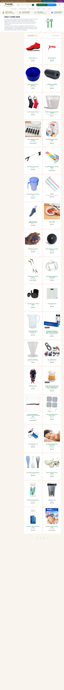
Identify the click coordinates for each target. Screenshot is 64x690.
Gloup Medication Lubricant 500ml (52, 140)
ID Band (52, 194)
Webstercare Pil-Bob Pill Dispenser (33, 85)
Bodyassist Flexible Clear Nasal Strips (52, 445)
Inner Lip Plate (52, 221)
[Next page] (47, 538)
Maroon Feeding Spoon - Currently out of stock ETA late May (33, 416)
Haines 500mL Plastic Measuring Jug (33, 332)
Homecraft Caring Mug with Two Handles (52, 277)
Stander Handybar (52, 57)
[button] (59, 4)
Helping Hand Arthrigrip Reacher (33, 277)
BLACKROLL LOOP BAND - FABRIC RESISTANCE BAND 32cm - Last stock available (52, 332)
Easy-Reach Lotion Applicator (33, 472)
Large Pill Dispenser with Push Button (51, 167)
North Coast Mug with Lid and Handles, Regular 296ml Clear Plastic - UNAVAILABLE (51, 387)
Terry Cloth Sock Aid (33, 443)
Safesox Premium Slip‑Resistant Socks (33, 222)
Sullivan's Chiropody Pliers (33, 500)
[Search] (33, 5)
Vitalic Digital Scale (52, 303)
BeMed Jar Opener (33, 385)
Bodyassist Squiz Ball (33, 248)
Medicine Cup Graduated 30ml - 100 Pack (52, 112)
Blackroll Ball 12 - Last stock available (52, 249)
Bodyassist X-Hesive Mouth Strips (52, 527)
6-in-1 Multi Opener (52, 359)
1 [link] (37, 538)
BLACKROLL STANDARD (52, 85)
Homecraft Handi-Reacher (33, 166)
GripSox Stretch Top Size (33, 111)
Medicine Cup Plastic (33, 359)
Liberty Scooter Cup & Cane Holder (33, 304)
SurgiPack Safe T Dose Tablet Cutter (33, 527)
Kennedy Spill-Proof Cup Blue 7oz (33, 195)
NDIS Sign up (59, 1)
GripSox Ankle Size (33, 57)
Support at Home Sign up (48, 1)
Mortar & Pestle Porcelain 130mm (51, 473)
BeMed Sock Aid (52, 500)
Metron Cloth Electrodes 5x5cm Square (52, 415)
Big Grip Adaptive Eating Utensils (33, 140)
